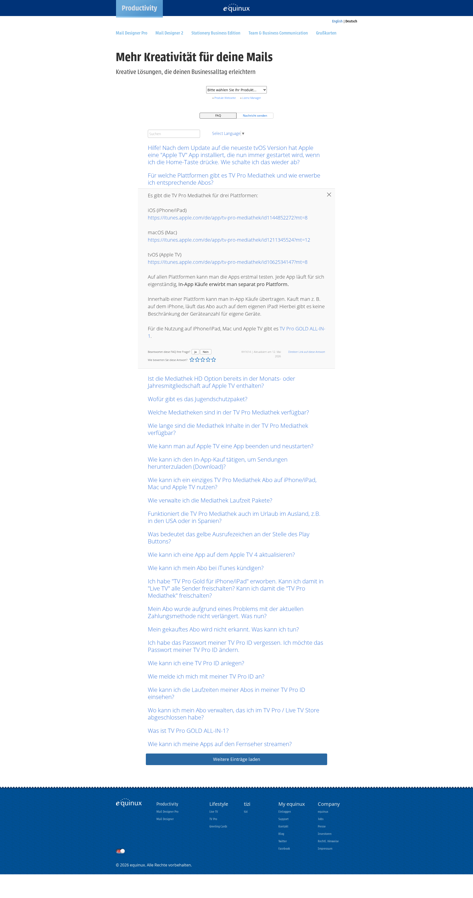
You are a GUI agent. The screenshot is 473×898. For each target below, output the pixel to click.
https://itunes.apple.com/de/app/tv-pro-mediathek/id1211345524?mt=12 (229, 239)
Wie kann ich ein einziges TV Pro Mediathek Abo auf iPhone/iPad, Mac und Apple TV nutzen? (232, 483)
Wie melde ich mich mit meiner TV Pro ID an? (206, 676)
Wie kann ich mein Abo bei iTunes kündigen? (206, 567)
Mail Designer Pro (167, 811)
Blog (281, 834)
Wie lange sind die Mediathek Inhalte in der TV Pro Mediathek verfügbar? (228, 429)
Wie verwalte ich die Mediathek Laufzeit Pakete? (210, 500)
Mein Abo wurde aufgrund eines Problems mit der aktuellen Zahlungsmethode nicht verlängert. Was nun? (226, 612)
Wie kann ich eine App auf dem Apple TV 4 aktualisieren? (221, 554)
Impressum (325, 848)
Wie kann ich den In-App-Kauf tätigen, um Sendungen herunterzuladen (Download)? (217, 463)
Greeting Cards (218, 826)
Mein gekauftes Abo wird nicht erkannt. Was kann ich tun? (223, 629)
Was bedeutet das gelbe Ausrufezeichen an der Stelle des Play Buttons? (228, 537)
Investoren (325, 834)
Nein (206, 352)
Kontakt (283, 826)
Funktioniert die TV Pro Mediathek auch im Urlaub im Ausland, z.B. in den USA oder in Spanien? (234, 517)
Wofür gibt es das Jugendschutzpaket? (197, 398)
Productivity (167, 804)
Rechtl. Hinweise (328, 841)
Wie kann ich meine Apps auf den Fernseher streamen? (220, 743)
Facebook (284, 848)
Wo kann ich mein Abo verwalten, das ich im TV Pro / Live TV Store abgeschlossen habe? (233, 713)
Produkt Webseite (225, 98)
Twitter (282, 841)
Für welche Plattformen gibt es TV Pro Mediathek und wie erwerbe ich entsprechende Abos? (234, 179)
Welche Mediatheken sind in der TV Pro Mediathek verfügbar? (228, 412)
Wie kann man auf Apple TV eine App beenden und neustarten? (230, 445)
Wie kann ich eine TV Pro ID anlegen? (196, 662)
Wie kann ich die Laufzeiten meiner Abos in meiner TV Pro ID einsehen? (226, 693)
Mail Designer (165, 819)
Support (283, 819)
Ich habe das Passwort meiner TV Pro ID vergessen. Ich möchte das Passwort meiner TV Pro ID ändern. (235, 646)
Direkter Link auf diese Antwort (306, 352)
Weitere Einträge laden (236, 759)
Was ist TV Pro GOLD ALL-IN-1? (188, 730)
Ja (195, 352)
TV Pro (213, 819)
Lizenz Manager (251, 98)
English (337, 21)
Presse (322, 826)
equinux (323, 811)
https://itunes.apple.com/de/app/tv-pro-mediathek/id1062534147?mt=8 (227, 262)
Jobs (320, 819)
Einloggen (284, 811)
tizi (246, 811)
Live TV (213, 811)
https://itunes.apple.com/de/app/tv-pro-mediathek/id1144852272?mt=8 (227, 217)
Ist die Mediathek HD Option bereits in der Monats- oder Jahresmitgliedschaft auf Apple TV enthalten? (221, 382)
